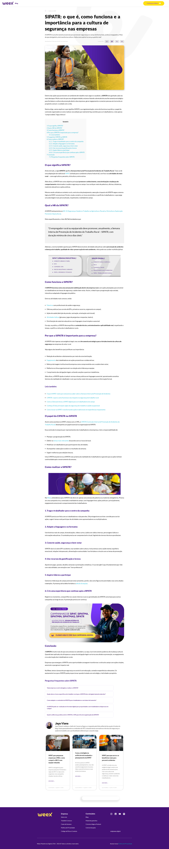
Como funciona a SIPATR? (55, 130)
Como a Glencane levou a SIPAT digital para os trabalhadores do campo (71, 402)
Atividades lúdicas (53, 317)
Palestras (50, 305)
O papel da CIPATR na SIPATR (57, 137)
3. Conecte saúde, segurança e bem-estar (63, 146)
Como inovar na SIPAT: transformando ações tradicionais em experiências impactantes (76, 410)
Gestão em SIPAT (52, 11)
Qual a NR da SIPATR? (54, 128)
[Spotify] (124, 814)
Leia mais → (51, 781)
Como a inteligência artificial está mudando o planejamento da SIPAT (83, 755)
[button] (107, 41)
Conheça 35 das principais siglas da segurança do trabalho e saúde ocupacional (73, 406)
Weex (49, 498)
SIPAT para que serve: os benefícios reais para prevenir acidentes (110, 757)
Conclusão (51, 155)
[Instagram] (111, 814)
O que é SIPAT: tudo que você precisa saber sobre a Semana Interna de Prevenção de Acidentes (78, 394)
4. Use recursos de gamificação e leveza (63, 148)
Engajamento (51, 360)
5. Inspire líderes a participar (59, 150)
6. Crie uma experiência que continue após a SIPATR (66, 152)
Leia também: (54, 135)
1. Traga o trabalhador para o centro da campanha (66, 141)
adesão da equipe (81, 583)
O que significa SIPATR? (55, 126)
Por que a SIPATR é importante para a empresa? (62, 132)
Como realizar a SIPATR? (55, 139)
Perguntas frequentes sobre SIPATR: (62, 157)
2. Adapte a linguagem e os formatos (62, 144)
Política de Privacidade (125, 843)
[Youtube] (120, 814)
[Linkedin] (116, 814)
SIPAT (67, 173)
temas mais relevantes (61, 441)
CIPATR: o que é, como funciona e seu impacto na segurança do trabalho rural (73, 398)
